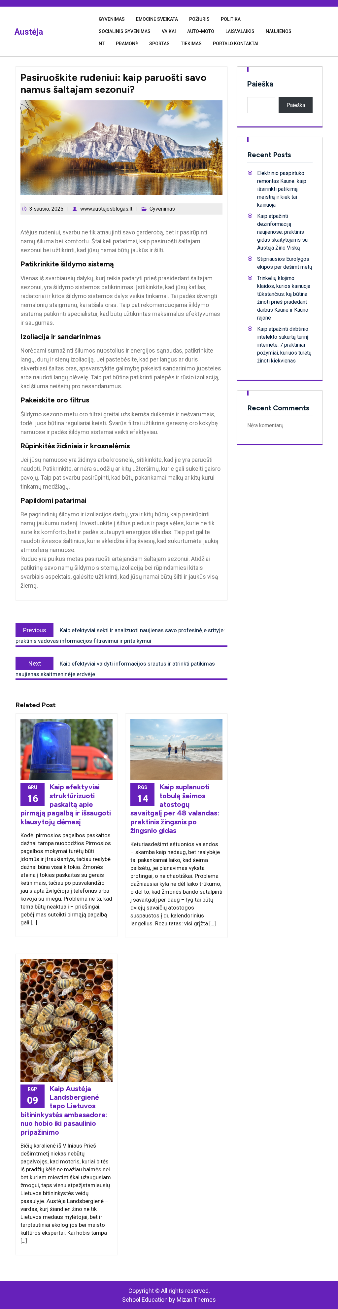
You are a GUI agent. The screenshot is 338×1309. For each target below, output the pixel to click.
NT (102, 43)
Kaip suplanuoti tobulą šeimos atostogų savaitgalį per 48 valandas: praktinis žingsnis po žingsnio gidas (175, 808)
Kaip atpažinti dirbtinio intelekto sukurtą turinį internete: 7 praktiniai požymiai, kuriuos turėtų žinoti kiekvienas (284, 345)
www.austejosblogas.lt (106, 209)
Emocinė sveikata (157, 19)
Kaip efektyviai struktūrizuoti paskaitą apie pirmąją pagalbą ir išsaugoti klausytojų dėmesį (65, 804)
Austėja (29, 32)
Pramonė (127, 43)
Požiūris (199, 19)
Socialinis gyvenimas (125, 31)
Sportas (159, 43)
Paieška (260, 84)
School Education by (169, 1299)
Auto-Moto (200, 31)
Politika (231, 19)
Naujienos (278, 31)
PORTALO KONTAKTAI (235, 43)
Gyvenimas (112, 19)
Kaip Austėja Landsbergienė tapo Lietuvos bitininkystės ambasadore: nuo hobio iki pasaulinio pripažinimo (64, 1110)
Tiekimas (191, 43)
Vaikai (169, 31)
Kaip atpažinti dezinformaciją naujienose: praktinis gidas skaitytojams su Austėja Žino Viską (282, 232)
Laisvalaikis (239, 31)
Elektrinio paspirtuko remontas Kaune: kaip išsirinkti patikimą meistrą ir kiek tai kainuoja (281, 189)
